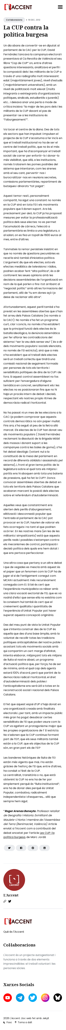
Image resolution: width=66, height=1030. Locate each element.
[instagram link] (45, 998)
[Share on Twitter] (9, 848)
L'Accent (10, 895)
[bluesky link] (58, 997)
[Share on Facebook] (21, 848)
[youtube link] (8, 998)
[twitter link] (33, 998)
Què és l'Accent (13, 932)
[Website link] (4, 901)
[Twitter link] (9, 901)
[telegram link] (20, 998)
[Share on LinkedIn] (44, 848)
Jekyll (45, 1018)
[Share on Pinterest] (32, 848)
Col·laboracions (14, 19)
